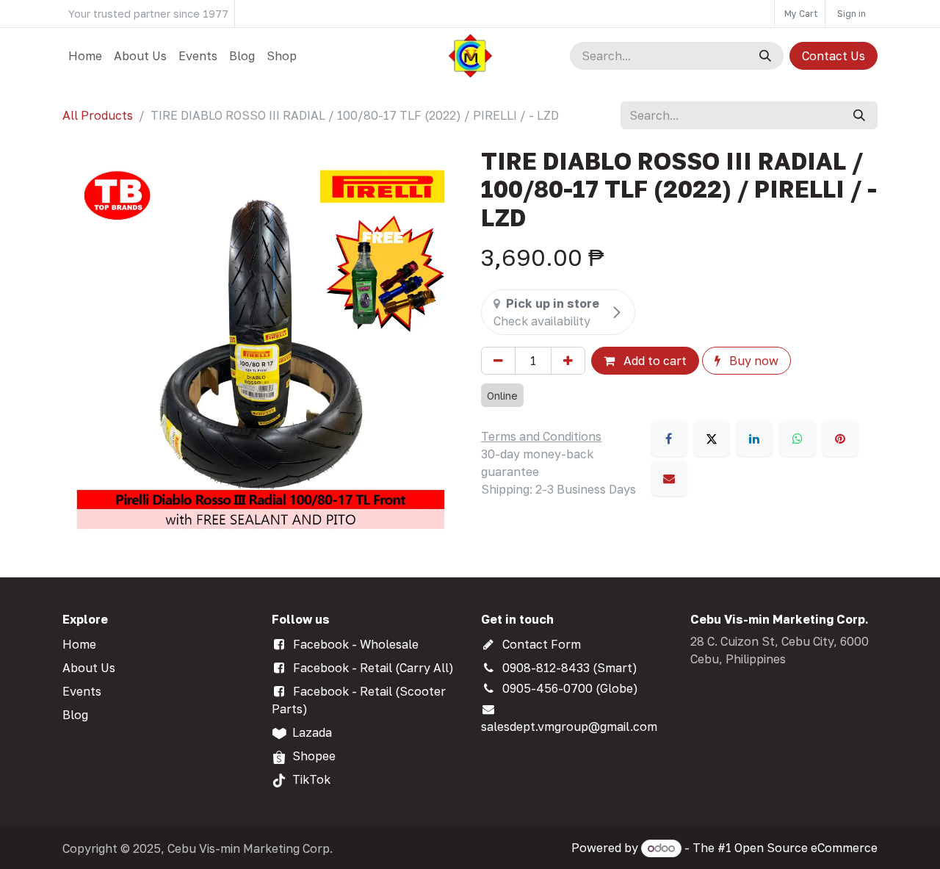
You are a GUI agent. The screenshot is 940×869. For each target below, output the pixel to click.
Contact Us (833, 55)
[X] (711, 438)
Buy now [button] (752, 360)
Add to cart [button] (654, 360)
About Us (88, 667)
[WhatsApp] (797, 438)
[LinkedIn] (754, 438)
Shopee (314, 756)
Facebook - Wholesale (356, 644)
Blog (75, 714)
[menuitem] (85, 56)
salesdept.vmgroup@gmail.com (569, 726)
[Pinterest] (840, 438)
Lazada (312, 732)
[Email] (669, 478)
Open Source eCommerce (806, 847)
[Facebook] (669, 438)
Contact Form (541, 644)
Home (79, 644)
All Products (97, 115)
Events (81, 691)
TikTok (311, 779)
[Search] (765, 56)
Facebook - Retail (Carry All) (373, 667)
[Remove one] (498, 361)
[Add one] (568, 361)
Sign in (851, 13)
